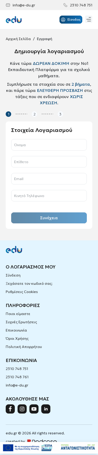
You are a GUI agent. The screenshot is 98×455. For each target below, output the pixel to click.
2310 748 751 (81, 5)
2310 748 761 (17, 377)
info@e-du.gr (24, 5)
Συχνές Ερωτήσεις (21, 322)
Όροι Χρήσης (17, 338)
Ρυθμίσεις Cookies (22, 291)
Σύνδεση (13, 275)
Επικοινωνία (16, 330)
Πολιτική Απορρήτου (24, 346)
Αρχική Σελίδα (18, 38)
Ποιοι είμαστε (18, 313)
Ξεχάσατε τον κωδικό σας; (29, 283)
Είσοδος (74, 19)
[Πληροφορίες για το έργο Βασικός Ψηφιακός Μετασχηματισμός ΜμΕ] (49, 448)
